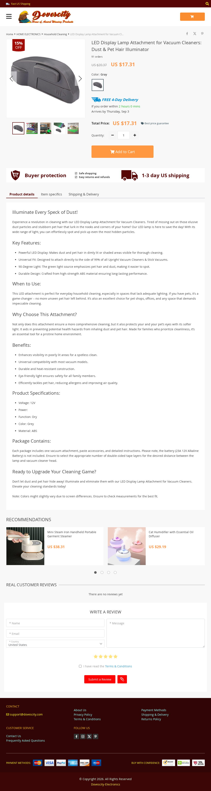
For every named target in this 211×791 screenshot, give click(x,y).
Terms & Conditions (118, 666)
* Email (14, 634)
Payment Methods (153, 710)
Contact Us (13, 736)
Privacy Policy (83, 715)
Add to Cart (124, 151)
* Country (14, 641)
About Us (80, 710)
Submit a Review (99, 679)
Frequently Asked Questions (25, 740)
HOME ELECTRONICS (28, 34)
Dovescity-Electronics (105, 784)
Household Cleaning (55, 34)
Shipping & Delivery (84, 194)
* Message (117, 623)
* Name (14, 623)
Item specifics (51, 194)
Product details (21, 194)
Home (9, 34)
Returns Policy (151, 719)
